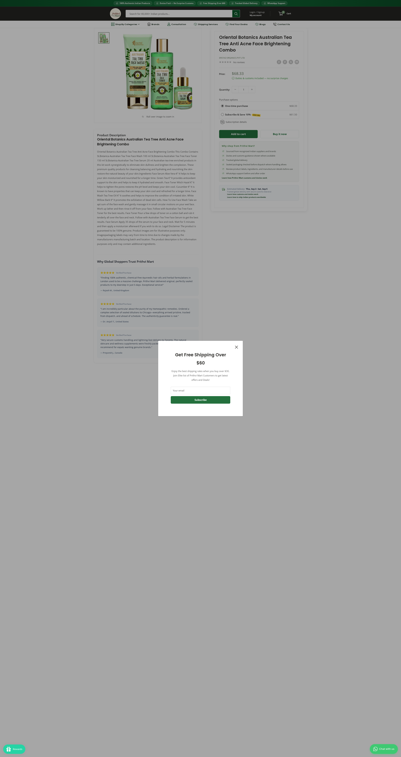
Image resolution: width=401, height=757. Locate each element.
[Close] (236, 347)
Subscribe (201, 400)
